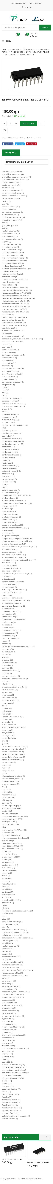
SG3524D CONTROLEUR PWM (39, 1162)
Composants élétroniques (22, 49)
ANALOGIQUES (17, 52)
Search (45, 27)
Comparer (41, 123)
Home (4, 49)
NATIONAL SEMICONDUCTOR (19, 162)
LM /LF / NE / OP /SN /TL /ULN (37, 52)
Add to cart (28, 123)
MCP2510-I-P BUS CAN (12, 1159)
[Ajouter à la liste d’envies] (4, 130)
